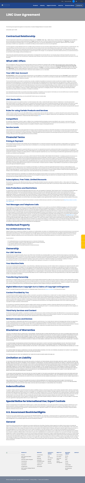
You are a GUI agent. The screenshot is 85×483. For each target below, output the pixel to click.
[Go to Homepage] (5, 5)
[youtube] (78, 480)
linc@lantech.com (70, 215)
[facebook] (75, 480)
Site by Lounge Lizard (11, 479)
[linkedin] (71, 480)
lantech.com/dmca (49, 289)
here (40, 115)
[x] (68, 480)
